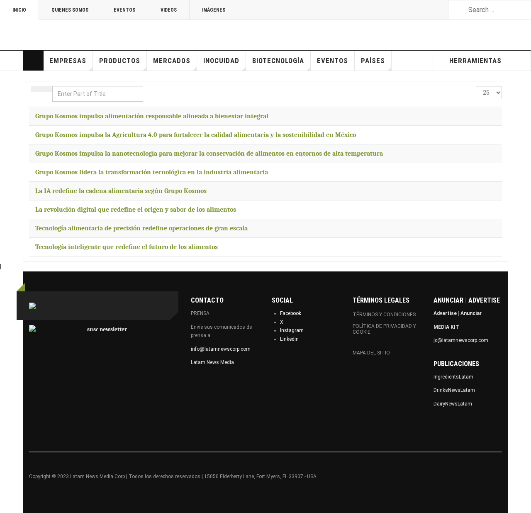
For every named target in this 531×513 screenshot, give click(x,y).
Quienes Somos (69, 10)
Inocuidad (221, 60)
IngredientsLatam (453, 377)
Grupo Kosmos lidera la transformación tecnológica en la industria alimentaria (151, 172)
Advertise (445, 313)
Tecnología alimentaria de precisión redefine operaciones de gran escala (141, 228)
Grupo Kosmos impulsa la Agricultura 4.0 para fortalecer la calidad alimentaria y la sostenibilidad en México (195, 135)
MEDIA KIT (446, 327)
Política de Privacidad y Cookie (384, 329)
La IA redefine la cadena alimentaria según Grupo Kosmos (121, 191)
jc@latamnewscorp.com (461, 340)
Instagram (292, 330)
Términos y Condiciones (384, 315)
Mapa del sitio (371, 353)
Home (33, 61)
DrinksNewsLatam (454, 390)
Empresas (67, 60)
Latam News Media (212, 362)
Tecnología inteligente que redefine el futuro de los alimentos (126, 247)
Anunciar (471, 313)
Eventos (124, 10)
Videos (169, 10)
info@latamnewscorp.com (221, 349)
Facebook (290, 313)
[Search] (36, 89)
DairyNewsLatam (453, 404)
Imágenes (213, 10)
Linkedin (289, 339)
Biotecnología (278, 60)
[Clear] (46, 89)
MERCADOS (171, 60)
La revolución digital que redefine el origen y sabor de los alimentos (135, 209)
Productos (119, 60)
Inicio (19, 10)
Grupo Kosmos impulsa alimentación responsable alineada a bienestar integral (151, 116)
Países (373, 60)
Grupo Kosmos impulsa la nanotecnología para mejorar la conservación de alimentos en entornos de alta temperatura (209, 153)
